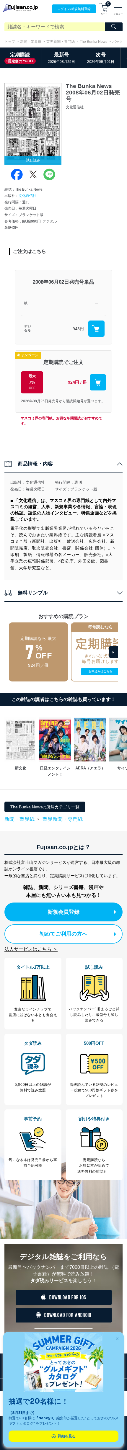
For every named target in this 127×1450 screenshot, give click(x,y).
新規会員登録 (63, 912)
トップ (9, 42)
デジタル (27, 329)
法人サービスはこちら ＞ (31, 949)
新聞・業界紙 (30, 42)
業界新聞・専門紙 (60, 42)
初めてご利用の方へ (63, 934)
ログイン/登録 (74, 9)
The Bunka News (93, 42)
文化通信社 (27, 196)
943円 (78, 328)
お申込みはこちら (100, 671)
